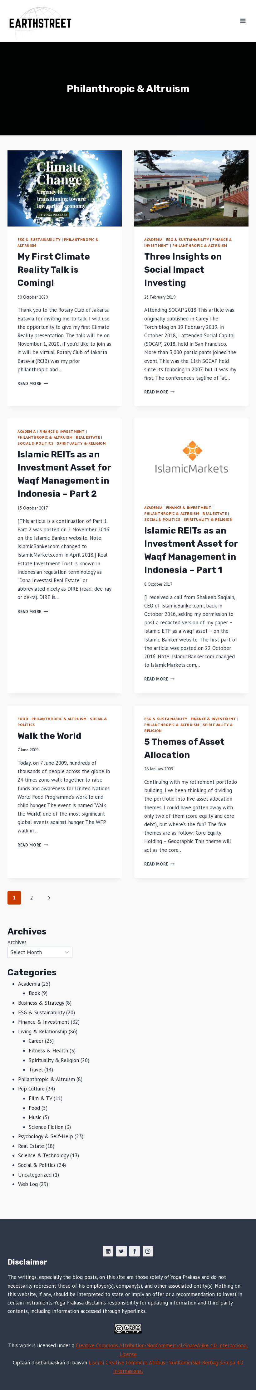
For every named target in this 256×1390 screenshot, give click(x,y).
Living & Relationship (42, 1031)
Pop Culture (31, 1088)
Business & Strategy (41, 1002)
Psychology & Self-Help (45, 1136)
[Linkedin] (108, 1251)
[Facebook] (134, 1251)
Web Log (28, 1184)
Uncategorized (35, 1174)
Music (35, 1117)
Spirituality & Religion (81, 443)
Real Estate (88, 437)
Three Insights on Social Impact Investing (183, 269)
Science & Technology (43, 1155)
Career (36, 1040)
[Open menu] (243, 21)
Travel (36, 1069)
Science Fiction (46, 1127)
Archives (17, 942)
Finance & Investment (62, 431)
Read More (32, 383)
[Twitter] (121, 1251)
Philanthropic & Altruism (199, 245)
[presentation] (64, 188)
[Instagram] (148, 1251)
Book (34, 993)
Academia (153, 239)
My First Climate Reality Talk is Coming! (53, 269)
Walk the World (49, 736)
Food (22, 718)
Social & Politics (35, 443)
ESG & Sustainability (39, 239)
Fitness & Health (48, 1050)
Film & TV (40, 1098)
